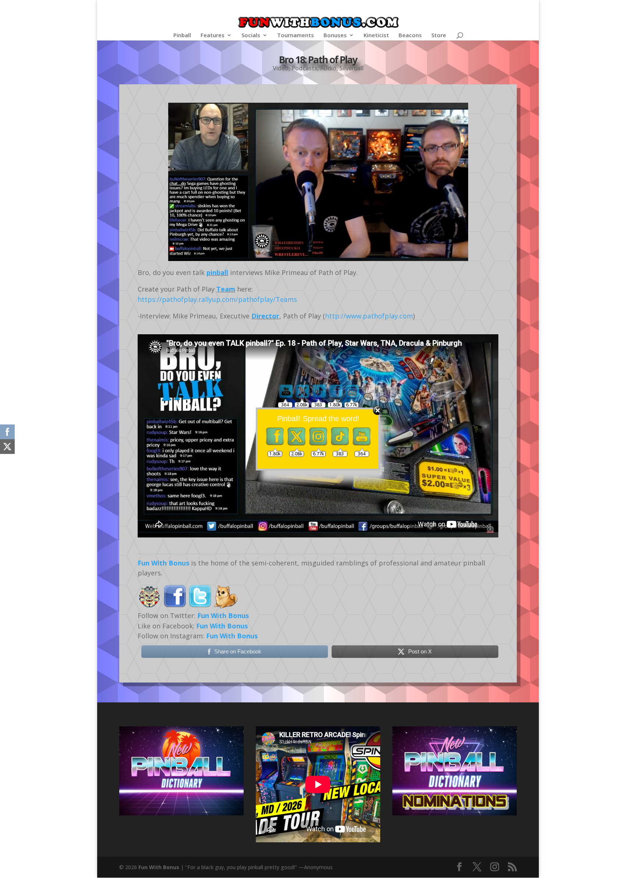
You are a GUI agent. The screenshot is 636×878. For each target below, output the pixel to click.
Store (438, 35)
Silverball (351, 68)
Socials (250, 35)
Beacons (410, 35)
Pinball (182, 35)
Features (213, 35)
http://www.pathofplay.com (369, 315)
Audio (328, 68)
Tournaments (295, 35)
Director (265, 315)
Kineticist (376, 35)
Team (225, 289)
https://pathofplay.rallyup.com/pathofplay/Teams (217, 299)
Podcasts (304, 68)
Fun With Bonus (163, 562)
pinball (217, 272)
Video (281, 68)
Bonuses (335, 35)
